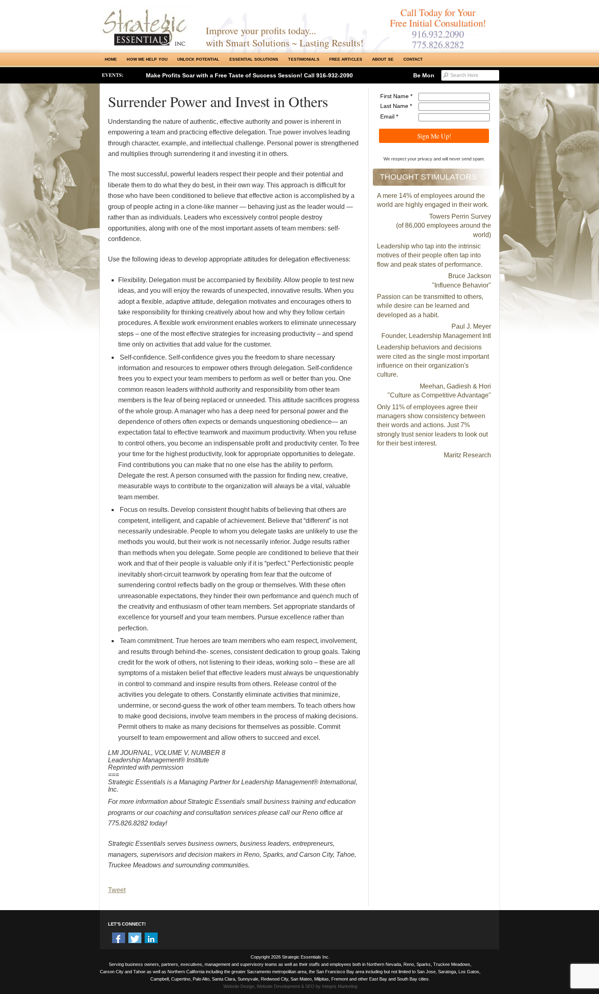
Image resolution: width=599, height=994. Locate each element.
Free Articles (345, 59)
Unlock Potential (198, 59)
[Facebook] (118, 939)
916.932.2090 (438, 33)
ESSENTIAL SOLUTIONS (254, 59)
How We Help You (147, 59)
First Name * (396, 96)
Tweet (117, 889)
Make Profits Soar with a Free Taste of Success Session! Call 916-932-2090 (249, 75)
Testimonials (303, 59)
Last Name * (396, 106)
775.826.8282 (438, 44)
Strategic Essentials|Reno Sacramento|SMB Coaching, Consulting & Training (147, 25)
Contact (413, 59)
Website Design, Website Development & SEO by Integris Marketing (290, 986)
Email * (389, 116)
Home (111, 59)
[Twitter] (135, 939)
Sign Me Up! (434, 136)
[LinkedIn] (151, 939)
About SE (383, 59)
